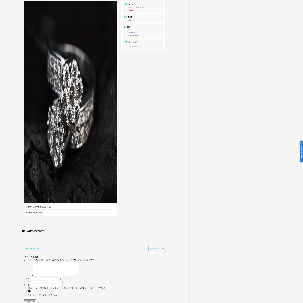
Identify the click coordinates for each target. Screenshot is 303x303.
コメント (28, 275)
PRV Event (34, 248)
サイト (27, 284)
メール (27, 281)
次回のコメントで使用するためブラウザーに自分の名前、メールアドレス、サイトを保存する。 (66, 288)
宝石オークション (136, 46)
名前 (26, 278)
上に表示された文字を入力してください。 (42, 295)
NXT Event (154, 248)
